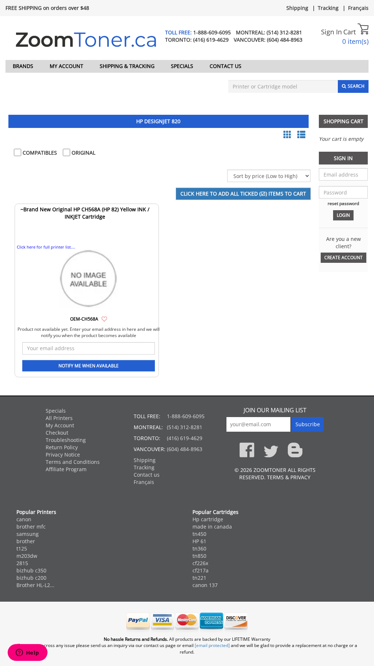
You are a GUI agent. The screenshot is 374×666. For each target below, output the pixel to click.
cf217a (200, 570)
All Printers (59, 418)
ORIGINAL (82, 152)
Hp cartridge (207, 519)
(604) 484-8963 (284, 39)
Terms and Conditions (73, 461)
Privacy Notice (63, 454)
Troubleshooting (66, 439)
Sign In (331, 31)
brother (25, 541)
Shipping (297, 7)
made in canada (212, 526)
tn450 (199, 533)
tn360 (199, 548)
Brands (23, 66)
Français (358, 7)
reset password (343, 203)
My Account (66, 66)
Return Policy (62, 447)
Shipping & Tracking (127, 66)
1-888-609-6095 (212, 32)
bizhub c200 (31, 577)
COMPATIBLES (39, 152)
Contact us (225, 66)
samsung (27, 533)
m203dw (26, 555)
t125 (21, 548)
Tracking (328, 7)
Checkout (57, 432)
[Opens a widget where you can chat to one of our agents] (27, 653)
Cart (350, 31)
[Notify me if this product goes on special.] (104, 318)
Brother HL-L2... (35, 585)
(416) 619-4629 (211, 39)
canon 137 (205, 585)
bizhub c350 (31, 570)
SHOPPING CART (343, 121)
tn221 (199, 577)
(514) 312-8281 (284, 32)
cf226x (200, 563)
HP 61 (199, 541)
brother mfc (31, 526)
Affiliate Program (66, 469)
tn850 (199, 555)
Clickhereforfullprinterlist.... (46, 247)
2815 (22, 563)
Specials (182, 66)
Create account (343, 257)
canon (23, 519)
